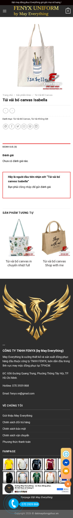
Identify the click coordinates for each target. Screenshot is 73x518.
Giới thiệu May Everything (17, 415)
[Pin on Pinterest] (30, 126)
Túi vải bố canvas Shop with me (54, 263)
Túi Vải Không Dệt (39, 119)
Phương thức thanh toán (17, 441)
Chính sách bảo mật (14, 428)
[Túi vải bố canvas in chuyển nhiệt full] (19, 237)
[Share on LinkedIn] (36, 126)
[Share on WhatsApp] (5, 126)
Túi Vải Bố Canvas (43, 95)
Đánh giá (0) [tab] (10, 146)
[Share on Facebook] (12, 126)
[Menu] (5, 11)
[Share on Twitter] (18, 126)
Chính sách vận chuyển (16, 435)
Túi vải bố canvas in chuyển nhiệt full (19, 263)
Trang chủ (8, 95)
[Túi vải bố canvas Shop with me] (54, 237)
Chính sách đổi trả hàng (16, 422)
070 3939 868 (30, 504)
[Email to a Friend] (24, 126)
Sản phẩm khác (23, 95)
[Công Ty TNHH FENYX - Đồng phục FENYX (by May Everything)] (36, 11)
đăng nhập (25, 187)
